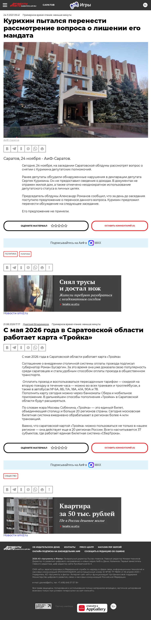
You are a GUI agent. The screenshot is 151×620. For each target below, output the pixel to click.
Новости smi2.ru (15, 313)
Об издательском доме (46, 547)
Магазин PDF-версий (110, 547)
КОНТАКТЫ (69, 547)
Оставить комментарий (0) (120, 226)
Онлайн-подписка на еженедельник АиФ (56, 551)
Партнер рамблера (64, 606)
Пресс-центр (87, 547)
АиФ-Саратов (11, 140)
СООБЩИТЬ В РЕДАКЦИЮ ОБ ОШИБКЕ (105, 551)
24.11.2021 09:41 (11, 15)
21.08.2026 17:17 (11, 324)
